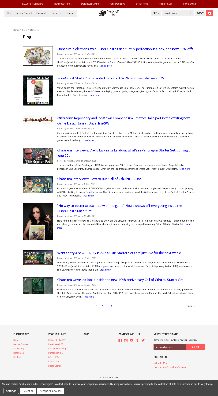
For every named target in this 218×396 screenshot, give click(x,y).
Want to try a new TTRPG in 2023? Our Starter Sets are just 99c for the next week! (119, 253)
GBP (155, 13)
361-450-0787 (160, 362)
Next (190, 306)
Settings (11, 391)
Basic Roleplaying (90, 3)
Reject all (28, 391)
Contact (71, 13)
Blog (9, 13)
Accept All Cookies (51, 391)
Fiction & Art (166, 3)
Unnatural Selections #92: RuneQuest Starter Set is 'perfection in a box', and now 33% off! (125, 49)
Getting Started (24, 13)
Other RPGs (142, 3)
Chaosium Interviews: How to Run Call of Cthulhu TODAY (99, 179)
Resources (57, 13)
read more (106, 65)
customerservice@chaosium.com (170, 367)
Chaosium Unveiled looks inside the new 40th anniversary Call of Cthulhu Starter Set (120, 280)
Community (41, 13)
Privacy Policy (205, 383)
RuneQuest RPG (62, 3)
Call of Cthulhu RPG (33, 3)
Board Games (189, 3)
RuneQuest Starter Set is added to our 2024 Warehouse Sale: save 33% (111, 78)
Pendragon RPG (118, 3)
